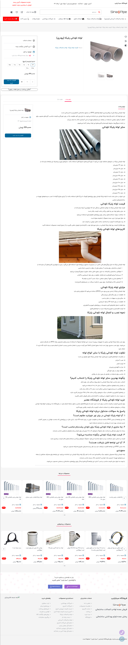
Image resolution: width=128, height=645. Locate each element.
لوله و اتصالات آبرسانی (65, 620)
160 (19, 65)
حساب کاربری (86, 609)
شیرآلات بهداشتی (66, 603)
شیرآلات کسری (67, 606)
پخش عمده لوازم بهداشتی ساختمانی (111, 616)
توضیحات (68, 99)
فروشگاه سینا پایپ (121, 3)
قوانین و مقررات (44, 612)
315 (33, 68)
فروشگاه (87, 617)
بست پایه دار (66, 617)
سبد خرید (87, 614)
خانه (126, 27)
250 (10, 65)
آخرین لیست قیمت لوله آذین (63, 612)
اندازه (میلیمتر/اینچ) (29, 61)
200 (15, 65)
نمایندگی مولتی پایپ (65, 626)
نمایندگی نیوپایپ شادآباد (64, 628)
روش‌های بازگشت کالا (42, 614)
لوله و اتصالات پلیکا (118, 27)
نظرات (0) (60, 99)
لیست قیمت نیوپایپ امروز (64, 609)
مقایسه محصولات (85, 606)
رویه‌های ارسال (44, 606)
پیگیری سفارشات (43, 617)
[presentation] (124, 498)
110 (24, 65)
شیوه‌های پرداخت (44, 609)
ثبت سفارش (45, 603)
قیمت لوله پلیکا (107, 27)
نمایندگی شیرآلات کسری (64, 623)
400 (27, 68)
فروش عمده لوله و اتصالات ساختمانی (111, 609)
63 (33, 65)
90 (28, 65)
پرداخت (88, 612)
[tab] (68, 99)
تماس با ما (87, 603)
